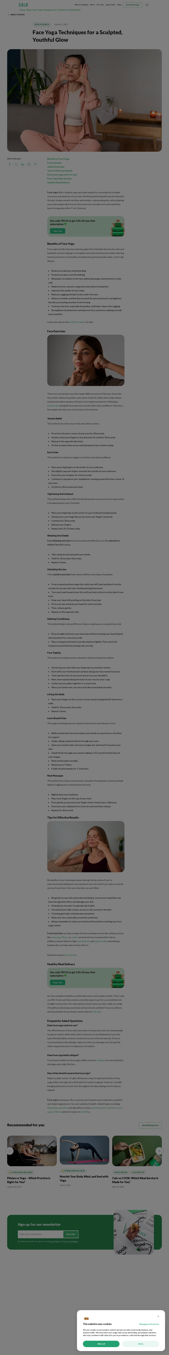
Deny (140, 1344)
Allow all (101, 1344)
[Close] (158, 1316)
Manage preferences (149, 1324)
